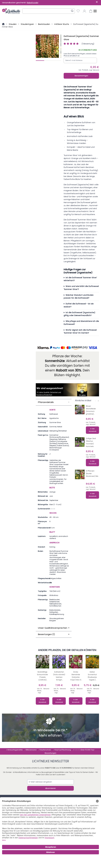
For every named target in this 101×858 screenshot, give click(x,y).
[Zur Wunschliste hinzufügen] (77, 411)
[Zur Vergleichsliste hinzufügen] (82, 411)
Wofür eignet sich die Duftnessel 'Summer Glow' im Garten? (80, 331)
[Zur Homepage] (3, 24)
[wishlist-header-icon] (78, 11)
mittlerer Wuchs (61, 24)
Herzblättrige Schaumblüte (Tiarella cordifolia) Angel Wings (42, 676)
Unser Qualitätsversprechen (54, 627)
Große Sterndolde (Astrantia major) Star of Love (75, 676)
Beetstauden (44, 24)
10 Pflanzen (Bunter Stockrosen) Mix (92, 473)
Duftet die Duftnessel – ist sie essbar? (79, 305)
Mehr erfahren (50, 736)
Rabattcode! (32, 2)
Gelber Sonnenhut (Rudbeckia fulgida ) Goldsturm (92, 676)
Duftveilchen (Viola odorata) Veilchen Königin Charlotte (59, 676)
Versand (96, 70)
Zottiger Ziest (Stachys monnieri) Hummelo (91, 442)
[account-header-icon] (84, 11)
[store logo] (11, 11)
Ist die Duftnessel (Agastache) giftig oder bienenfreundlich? (79, 314)
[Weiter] (98, 401)
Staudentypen (27, 24)
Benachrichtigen (81, 76)
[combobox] (48, 11)
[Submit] (72, 11)
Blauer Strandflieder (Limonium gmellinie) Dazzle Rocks (91, 410)
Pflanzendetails (54, 402)
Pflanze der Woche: (67, 356)
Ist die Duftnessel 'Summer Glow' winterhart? (80, 279)
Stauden (13, 24)
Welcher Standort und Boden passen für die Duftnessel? (79, 296)
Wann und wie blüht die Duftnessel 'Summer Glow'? (81, 288)
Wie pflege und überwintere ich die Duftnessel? (81, 322)
